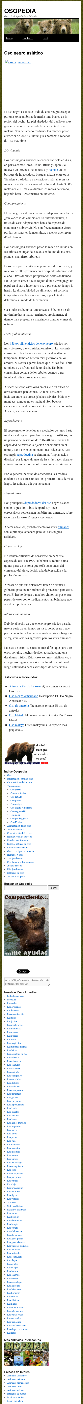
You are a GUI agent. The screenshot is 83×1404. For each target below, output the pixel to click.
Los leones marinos (16, 1122)
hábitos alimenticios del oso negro (31, 343)
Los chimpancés (15, 1075)
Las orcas (11, 1039)
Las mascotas (13, 1144)
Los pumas (12, 1180)
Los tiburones (13, 1191)
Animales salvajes (15, 1390)
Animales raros (14, 1386)
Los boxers (12, 1227)
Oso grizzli (15, 789)
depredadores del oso (37, 503)
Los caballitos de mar (17, 1053)
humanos (63, 527)
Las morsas (12, 1032)
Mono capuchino (15, 1400)
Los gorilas (12, 1097)
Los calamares (14, 1061)
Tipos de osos (14, 785)
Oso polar (15, 814)
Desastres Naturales (16, 1209)
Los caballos (13, 1057)
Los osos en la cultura (17, 847)
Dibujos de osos (15, 869)
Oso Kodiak (16, 822)
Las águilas (12, 1263)
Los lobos (12, 1133)
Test (45, 38)
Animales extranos (16, 1379)
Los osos (11, 1169)
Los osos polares (15, 1173)
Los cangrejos (14, 1274)
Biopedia (11, 999)
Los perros (12, 1137)
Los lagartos (13, 1111)
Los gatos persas (15, 1238)
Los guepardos (14, 1100)
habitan (54, 169)
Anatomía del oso (15, 829)
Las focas (11, 1017)
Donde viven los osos (17, 840)
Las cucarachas (14, 1318)
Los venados (13, 1198)
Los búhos (12, 1050)
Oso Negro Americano (23, 696)
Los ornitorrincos (15, 1307)
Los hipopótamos (15, 1104)
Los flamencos (14, 1093)
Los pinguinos (14, 1176)
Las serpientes (14, 1043)
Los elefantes (13, 1086)
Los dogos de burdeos (17, 1329)
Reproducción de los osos (19, 836)
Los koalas (12, 1108)
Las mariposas (14, 1028)
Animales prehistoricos (18, 1382)
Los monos (12, 1155)
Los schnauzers (14, 1256)
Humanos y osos (15, 854)
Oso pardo (15, 800)
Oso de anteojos (19, 705)
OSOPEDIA (20, 10)
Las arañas (12, 1003)
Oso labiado (16, 715)
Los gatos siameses (16, 1242)
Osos (9, 775)
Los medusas (13, 1151)
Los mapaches (14, 1321)
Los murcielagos (15, 1162)
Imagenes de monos (16, 1393)
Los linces (12, 1129)
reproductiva (25, 454)
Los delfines (13, 1082)
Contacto (28, 38)
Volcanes (11, 1202)
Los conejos (13, 1278)
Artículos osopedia (16, 876)
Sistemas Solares (15, 1205)
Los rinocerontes (15, 1187)
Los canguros (13, 1064)
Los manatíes (13, 1148)
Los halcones (13, 1285)
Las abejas (12, 1260)
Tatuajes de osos (15, 858)
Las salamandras (15, 1310)
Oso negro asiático (19, 811)
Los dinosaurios (15, 1220)
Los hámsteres (14, 1289)
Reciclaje (11, 1184)
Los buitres (12, 1271)
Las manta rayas (15, 1024)
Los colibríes (13, 1071)
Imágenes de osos (15, 872)
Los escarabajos (14, 1281)
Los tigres (12, 1195)
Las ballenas (13, 1010)
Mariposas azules (15, 1397)
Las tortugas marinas (17, 1046)
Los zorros (12, 1213)
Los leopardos (14, 1126)
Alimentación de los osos (25, 686)
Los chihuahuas (14, 1231)
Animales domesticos (17, 1375)
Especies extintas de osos (19, 843)
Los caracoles (13, 1068)
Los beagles (13, 1224)
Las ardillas (12, 1296)
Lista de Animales (15, 995)
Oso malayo (16, 725)
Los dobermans (14, 1234)
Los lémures (13, 1115)
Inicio (9, 38)
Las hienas (12, 1303)
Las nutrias (12, 1035)
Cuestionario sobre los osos (20, 861)
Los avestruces (14, 1006)
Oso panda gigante (19, 818)
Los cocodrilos (14, 1079)
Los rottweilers (14, 1253)
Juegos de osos (14, 865)
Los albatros (13, 1300)
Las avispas (12, 1267)
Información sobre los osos (20, 778)
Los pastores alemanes (18, 1245)
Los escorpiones (15, 1090)
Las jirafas (12, 1021)
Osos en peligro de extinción (20, 851)
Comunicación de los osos (19, 832)
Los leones (12, 1119)
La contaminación (15, 1014)
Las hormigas (13, 1292)
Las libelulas (13, 1216)
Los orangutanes (15, 1166)
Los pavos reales (15, 1314)
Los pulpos (12, 1158)
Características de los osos (19, 782)
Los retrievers (13, 1249)
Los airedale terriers (16, 1325)
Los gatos (12, 1140)
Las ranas (11, 1332)
